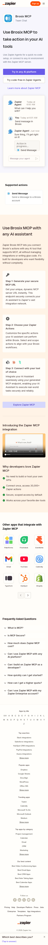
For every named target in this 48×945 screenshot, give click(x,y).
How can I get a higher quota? (25, 683)
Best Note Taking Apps (24, 878)
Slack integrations (24, 738)
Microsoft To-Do (24, 810)
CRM (24, 846)
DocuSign (24, 778)
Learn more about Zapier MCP (24, 88)
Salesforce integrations (24, 742)
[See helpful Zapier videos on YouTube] (28, 900)
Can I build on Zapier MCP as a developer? (25, 666)
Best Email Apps (24, 870)
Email (24, 842)
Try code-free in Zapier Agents (24, 80)
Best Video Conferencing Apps (24, 866)
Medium (24, 818)
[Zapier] (9, 3)
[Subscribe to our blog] (33, 900)
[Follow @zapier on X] (24, 900)
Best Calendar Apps (24, 882)
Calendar (24, 838)
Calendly (24, 806)
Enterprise (12, 911)
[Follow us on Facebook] (15, 900)
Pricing (7, 907)
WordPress (24, 782)
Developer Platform (24, 907)
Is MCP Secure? (16, 635)
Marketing (24, 850)
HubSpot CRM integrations (24, 746)
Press (36, 907)
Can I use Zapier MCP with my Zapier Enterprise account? (24, 692)
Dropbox (24, 770)
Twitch (24, 802)
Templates (21, 911)
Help (13, 907)
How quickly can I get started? (25, 675)
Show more (24, 758)
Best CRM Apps (24, 874)
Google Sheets (24, 774)
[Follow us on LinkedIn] (19, 900)
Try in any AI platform (24, 71)
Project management (24, 834)
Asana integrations (24, 754)
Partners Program (24, 915)
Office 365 (24, 786)
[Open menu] (43, 3)
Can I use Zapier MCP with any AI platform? (25, 655)
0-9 (5, 716)
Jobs (42, 907)
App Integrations (34, 911)
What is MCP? (15, 627)
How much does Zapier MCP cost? (24, 644)
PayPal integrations (24, 750)
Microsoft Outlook (24, 814)
